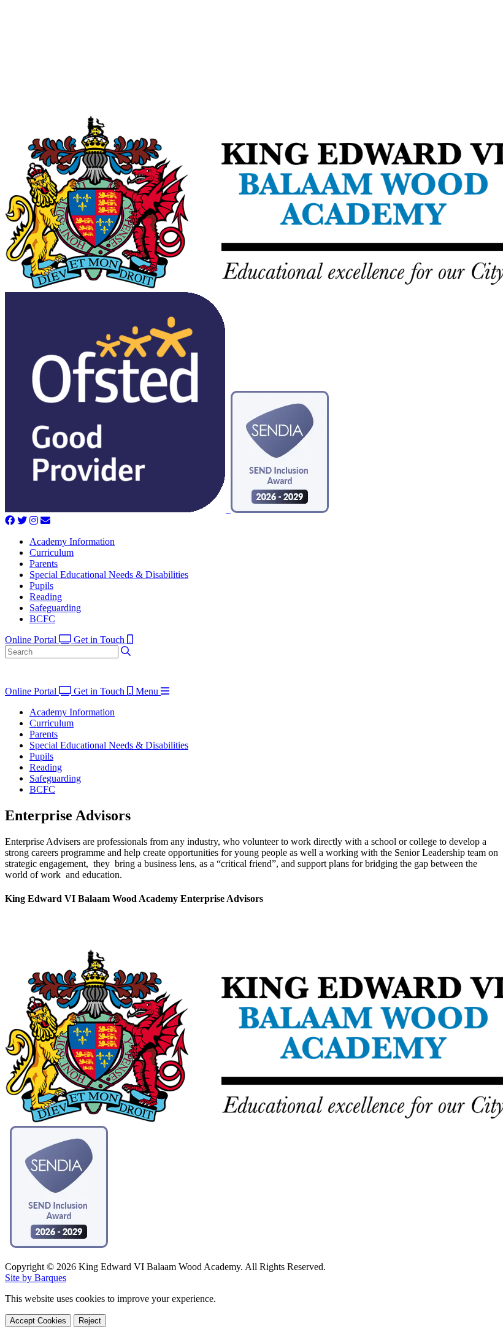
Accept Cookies (38, 1320)
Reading (45, 596)
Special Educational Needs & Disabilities (108, 574)
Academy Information (72, 541)
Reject (90, 1320)
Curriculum (51, 552)
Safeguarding (55, 607)
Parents (43, 563)
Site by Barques (35, 1277)
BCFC (42, 619)
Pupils (41, 585)
